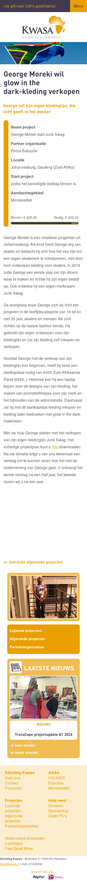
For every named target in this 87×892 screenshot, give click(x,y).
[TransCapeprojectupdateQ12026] (43, 734)
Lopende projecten (13, 808)
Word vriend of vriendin (24, 838)
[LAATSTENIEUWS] (49, 668)
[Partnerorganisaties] (43, 647)
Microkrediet (58, 788)
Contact (11, 783)
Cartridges (14, 843)
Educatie (56, 783)
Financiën (13, 788)
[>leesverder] (22, 745)
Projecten (13, 800)
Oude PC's (57, 816)
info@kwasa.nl (9, 864)
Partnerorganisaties (21, 826)
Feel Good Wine (19, 848)
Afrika (53, 772)
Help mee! (57, 800)
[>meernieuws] (24, 752)
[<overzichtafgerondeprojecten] (33, 562)
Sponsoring (58, 810)
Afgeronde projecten (14, 818)
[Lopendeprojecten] (43, 631)
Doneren (55, 805)
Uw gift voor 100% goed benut (29, 6)
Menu (78, 6)
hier (55, 447)
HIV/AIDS (56, 778)
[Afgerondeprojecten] (43, 639)
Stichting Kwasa (20, 772)
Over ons (12, 778)
